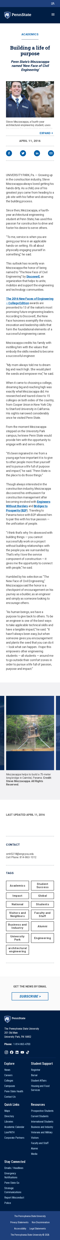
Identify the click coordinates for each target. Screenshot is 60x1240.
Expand (45, 133)
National (17, 904)
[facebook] (9, 153)
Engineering (42, 938)
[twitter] (23, 153)
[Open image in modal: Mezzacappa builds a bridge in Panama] (30, 733)
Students (42, 904)
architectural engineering (17, 949)
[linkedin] (37, 153)
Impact (17, 895)
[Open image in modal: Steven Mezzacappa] (30, 99)
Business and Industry (17, 926)
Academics (30, 34)
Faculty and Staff (42, 914)
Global (42, 895)
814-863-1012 (28, 857)
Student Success (42, 885)
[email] (51, 153)
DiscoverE (33, 276)
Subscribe (28, 996)
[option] (30, 741)
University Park (17, 938)
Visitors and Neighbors (17, 914)
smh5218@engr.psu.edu (20, 854)
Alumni (42, 926)
